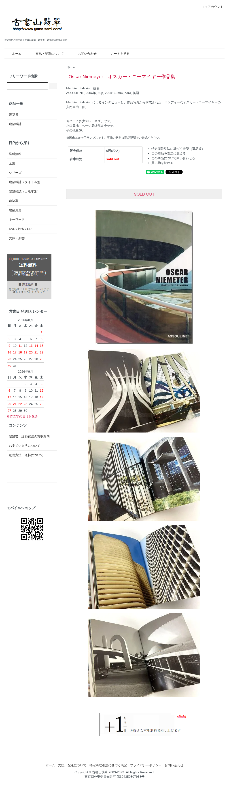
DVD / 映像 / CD (20, 229)
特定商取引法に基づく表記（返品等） (178, 148)
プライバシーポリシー (145, 765)
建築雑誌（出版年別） (24, 191)
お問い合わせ (87, 53)
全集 (12, 163)
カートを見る (120, 53)
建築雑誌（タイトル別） (26, 182)
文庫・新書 (17, 238)
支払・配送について (50, 53)
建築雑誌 (15, 124)
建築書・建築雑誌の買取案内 (29, 436)
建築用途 (15, 210)
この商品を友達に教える (168, 153)
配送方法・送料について (26, 455)
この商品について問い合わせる (173, 158)
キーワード (17, 219)
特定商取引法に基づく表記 (108, 765)
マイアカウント (212, 6)
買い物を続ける (162, 163)
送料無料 (15, 154)
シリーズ (15, 172)
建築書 (13, 114)
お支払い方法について (24, 445)
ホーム (16, 53)
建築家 (13, 201)
